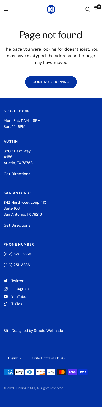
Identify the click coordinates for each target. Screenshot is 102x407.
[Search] (88, 9)
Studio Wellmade (48, 330)
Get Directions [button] (17, 174)
